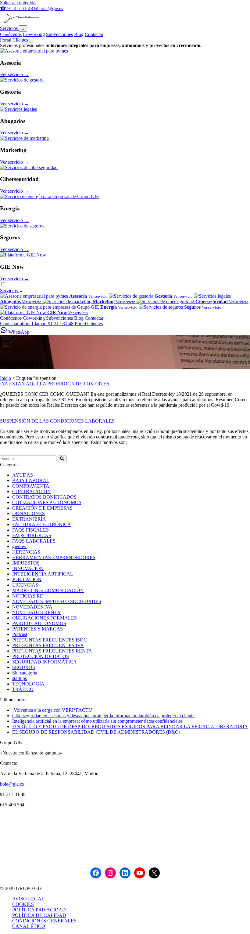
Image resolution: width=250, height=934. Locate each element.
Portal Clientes (14, 39)
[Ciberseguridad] (29, 167)
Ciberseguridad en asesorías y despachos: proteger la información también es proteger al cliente (103, 715)
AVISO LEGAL (28, 898)
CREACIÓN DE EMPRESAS (42, 508)
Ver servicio (14, 74)
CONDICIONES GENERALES (44, 920)
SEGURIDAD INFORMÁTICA (44, 661)
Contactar (94, 34)
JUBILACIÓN (26, 579)
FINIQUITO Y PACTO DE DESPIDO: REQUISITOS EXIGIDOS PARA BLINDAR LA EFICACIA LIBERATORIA (130, 726)
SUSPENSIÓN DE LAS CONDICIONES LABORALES (57, 420)
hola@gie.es (12, 784)
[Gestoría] (22, 79)
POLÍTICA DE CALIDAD (39, 915)
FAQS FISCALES (30, 529)
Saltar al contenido (18, 2)
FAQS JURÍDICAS (31, 535)
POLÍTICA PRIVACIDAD (39, 909)
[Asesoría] (34, 50)
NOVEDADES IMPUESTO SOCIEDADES (56, 601)
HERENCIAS (26, 551)
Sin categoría (24, 672)
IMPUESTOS (26, 562)
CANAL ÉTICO (28, 926)
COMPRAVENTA (30, 486)
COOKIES (23, 904)
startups (19, 678)
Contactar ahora (16, 323)
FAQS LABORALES (33, 540)
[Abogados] (18, 109)
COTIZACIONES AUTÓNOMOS (46, 502)
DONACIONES (28, 513)
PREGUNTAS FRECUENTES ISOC (49, 639)
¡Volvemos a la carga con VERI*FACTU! (53, 710)
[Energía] (49, 196)
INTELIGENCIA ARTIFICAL (42, 573)
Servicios (9, 28)
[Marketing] (24, 138)
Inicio (5, 378)
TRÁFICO (23, 689)
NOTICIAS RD (28, 595)
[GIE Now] (23, 254)
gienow (19, 546)
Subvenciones (59, 34)
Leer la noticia (13, 415)
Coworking (34, 34)
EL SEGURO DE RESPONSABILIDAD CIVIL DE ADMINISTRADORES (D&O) (96, 732)
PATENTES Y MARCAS (37, 628)
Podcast (19, 634)
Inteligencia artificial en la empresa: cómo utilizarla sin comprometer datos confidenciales (97, 721)
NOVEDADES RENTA (36, 612)
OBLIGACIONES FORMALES (44, 617)
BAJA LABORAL (30, 480)
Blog (79, 34)
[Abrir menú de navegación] (31, 41)
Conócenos (11, 34)
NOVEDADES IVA (32, 606)
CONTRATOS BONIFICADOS (44, 497)
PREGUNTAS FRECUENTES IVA (48, 645)
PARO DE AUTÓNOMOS (39, 623)
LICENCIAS (25, 584)
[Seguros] (22, 225)
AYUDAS (22, 475)
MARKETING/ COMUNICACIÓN (48, 590)
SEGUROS (23, 667)
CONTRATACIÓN (31, 491)
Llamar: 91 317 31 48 (53, 323)
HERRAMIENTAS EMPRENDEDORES (53, 557)
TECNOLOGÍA (28, 683)
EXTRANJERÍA (29, 519)
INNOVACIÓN (28, 568)
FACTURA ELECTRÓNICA (41, 524)
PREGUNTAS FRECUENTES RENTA (52, 650)
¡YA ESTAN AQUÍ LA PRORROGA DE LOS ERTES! (55, 383)
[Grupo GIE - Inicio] (20, 22)
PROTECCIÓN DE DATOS (40, 656)
